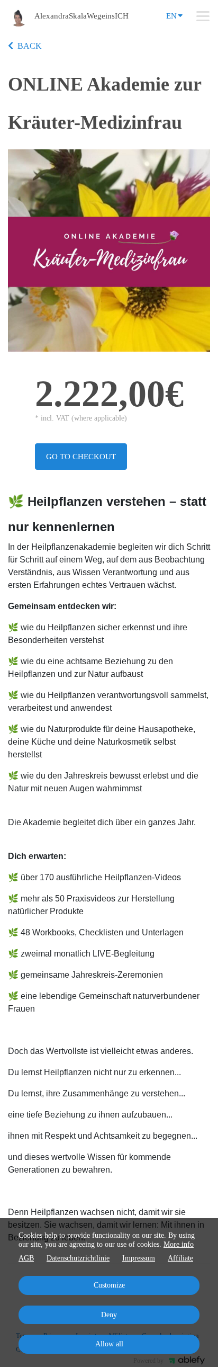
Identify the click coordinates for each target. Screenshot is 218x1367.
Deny (109, 1315)
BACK (29, 45)
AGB (26, 1258)
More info (179, 1244)
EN (171, 16)
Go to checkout (81, 456)
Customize (109, 1285)
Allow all (109, 1344)
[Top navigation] (203, 16)
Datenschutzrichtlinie (78, 1258)
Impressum (138, 1258)
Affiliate (180, 1258)
